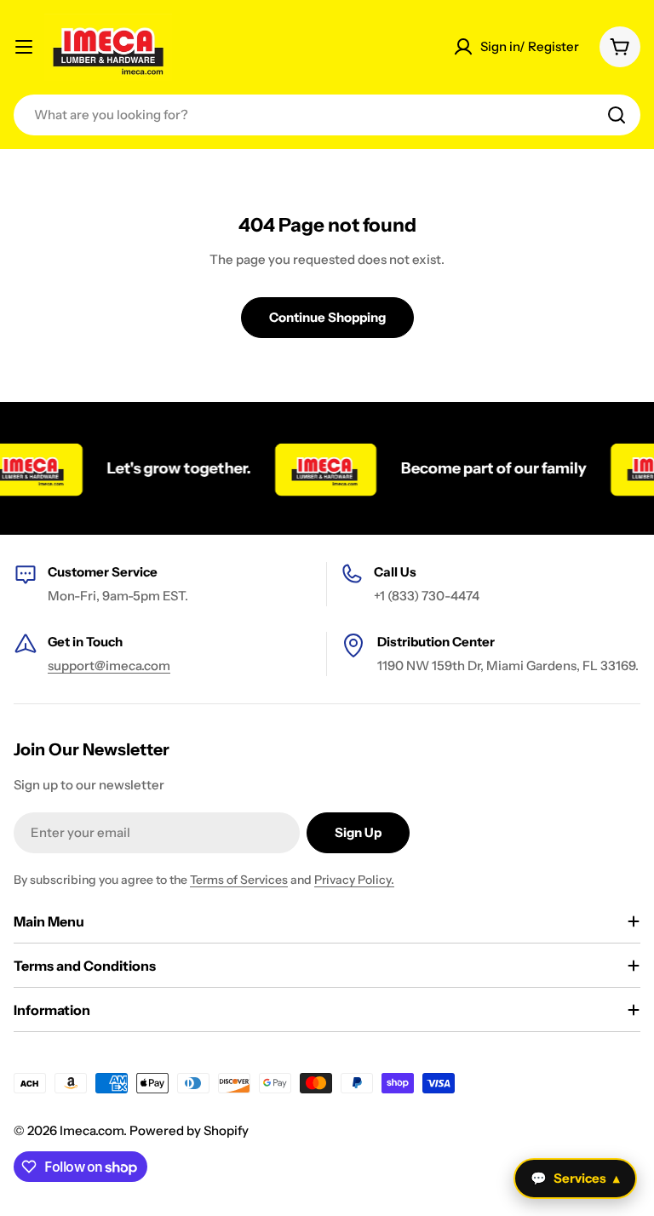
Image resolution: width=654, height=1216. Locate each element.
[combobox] (327, 115)
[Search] (616, 115)
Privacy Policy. (354, 879)
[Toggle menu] (24, 47)
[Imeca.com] (315, 468)
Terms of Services (239, 879)
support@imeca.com (109, 665)
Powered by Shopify (189, 1130)
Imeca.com (91, 1130)
